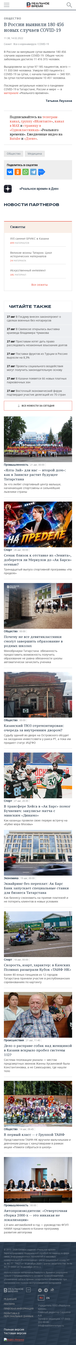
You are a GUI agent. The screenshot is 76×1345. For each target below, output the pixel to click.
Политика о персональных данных (18, 1315)
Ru (41, 1297)
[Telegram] (33, 172)
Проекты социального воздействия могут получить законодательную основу (35, 368)
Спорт (8, 549)
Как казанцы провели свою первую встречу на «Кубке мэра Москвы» (37, 815)
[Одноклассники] (18, 172)
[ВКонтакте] (10, 172)
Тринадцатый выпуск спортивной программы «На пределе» (38, 564)
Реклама (9, 1304)
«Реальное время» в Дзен (38, 188)
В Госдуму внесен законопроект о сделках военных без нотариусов (34, 318)
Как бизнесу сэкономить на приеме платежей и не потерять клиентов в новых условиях (36, 892)
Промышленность (16, 464)
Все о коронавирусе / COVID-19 (31, 44)
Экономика (11, 878)
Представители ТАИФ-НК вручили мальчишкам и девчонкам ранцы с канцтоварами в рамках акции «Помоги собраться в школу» (37, 1140)
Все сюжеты (39, 285)
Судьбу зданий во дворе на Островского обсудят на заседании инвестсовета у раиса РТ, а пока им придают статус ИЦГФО (37, 734)
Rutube (15, 138)
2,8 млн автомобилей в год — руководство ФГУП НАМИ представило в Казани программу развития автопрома (36, 1221)
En (47, 1298)
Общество (12, 18)
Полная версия (14, 1329)
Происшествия (14, 1040)
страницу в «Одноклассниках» (25, 127)
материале (11, 93)
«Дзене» (30, 138)
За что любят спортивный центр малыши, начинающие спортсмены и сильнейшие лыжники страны (35, 481)
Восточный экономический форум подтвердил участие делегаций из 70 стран (36, 392)
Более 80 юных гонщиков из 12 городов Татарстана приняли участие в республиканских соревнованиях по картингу (37, 973)
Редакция (10, 1299)
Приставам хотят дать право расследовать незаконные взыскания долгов (37, 343)
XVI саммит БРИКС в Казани (29, 240)
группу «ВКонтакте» (37, 121)
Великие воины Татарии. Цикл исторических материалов (31, 256)
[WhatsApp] (25, 172)
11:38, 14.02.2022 (13, 38)
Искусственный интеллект (28, 272)
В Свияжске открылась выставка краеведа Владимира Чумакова (33, 331)
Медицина (35, 153)
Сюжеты (17, 226)
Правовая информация (19, 1308)
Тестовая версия (15, 1333)
